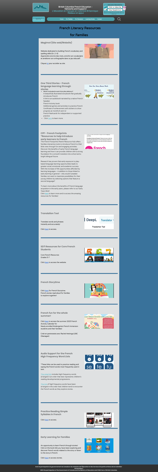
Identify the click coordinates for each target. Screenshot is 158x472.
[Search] (119, 19)
